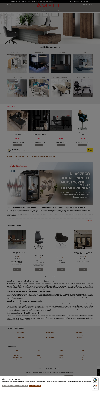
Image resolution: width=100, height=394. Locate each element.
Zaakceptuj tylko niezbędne (10, 385)
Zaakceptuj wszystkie (35, 385)
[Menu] (98, 378)
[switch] (95, 388)
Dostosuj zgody (23, 385)
